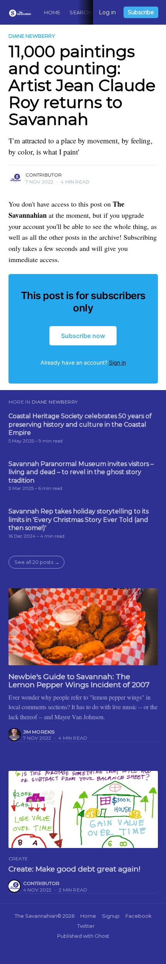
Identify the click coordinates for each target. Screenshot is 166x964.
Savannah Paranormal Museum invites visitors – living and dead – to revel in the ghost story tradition (81, 472)
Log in (107, 12)
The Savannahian (36, 916)
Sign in (117, 362)
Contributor (43, 175)
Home (52, 12)
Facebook (138, 916)
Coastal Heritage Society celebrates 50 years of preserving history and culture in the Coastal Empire (80, 424)
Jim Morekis (39, 732)
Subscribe (141, 12)
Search (80, 12)
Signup (111, 916)
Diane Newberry (31, 36)
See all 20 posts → (36, 562)
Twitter (86, 926)
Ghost (102, 936)
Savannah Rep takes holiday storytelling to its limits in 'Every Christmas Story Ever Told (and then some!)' (78, 520)
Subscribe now (83, 336)
